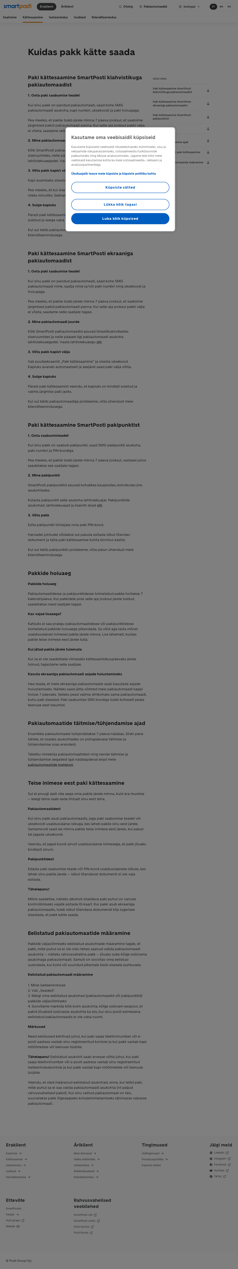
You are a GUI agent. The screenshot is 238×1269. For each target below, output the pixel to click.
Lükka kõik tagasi (120, 204)
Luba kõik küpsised (120, 218)
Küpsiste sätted (120, 187)
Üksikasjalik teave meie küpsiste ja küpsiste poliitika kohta (113, 173)
